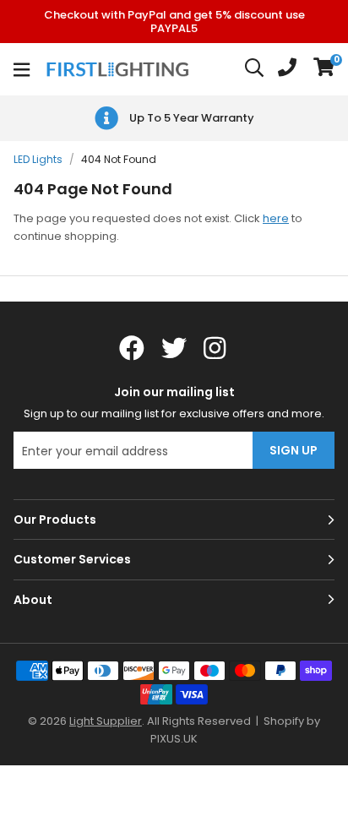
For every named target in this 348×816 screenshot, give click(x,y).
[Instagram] (216, 348)
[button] (323, 69)
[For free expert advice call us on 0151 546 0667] (287, 69)
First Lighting (119, 69)
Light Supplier (105, 721)
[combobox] (255, 69)
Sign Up (293, 450)
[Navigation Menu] (22, 69)
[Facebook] (131, 348)
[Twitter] (174, 348)
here (276, 218)
